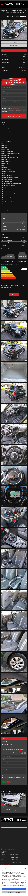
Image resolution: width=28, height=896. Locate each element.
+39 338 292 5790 (14, 859)
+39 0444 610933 (14, 856)
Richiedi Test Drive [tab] (7, 744)
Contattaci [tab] (5, 738)
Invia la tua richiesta (14, 116)
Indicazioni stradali (5, 864)
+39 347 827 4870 (14, 857)
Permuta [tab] (4, 741)
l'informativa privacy (16, 108)
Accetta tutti (14, 889)
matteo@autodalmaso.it (15, 861)
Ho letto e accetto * (12, 108)
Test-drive (15, 45)
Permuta (14, 42)
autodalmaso (6, 826)
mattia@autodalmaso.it (15, 862)
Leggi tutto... (14, 294)
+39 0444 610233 (20, 753)
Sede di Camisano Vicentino (9, 849)
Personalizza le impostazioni (14, 892)
